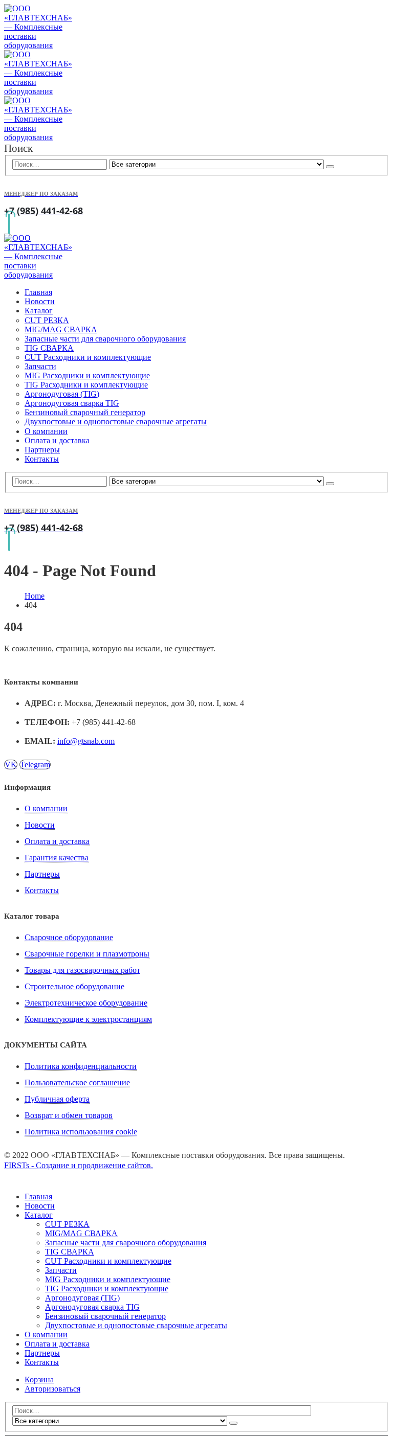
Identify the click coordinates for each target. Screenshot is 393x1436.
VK (11, 764)
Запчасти (40, 366)
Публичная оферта (57, 1099)
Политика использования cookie (81, 1131)
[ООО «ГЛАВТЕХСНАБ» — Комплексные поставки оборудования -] (38, 91)
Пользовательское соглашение (77, 1082)
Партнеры (42, 449)
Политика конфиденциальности (81, 1066)
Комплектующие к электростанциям (88, 1019)
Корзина (39, 1379)
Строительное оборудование (74, 986)
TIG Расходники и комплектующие (86, 384)
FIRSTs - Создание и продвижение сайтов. (78, 1165)
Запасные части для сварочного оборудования (105, 338)
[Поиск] (330, 166)
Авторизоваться (52, 1388)
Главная (38, 292)
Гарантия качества (57, 857)
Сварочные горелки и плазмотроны (87, 953)
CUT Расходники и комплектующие (88, 357)
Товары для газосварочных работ (82, 970)
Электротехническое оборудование (86, 1002)
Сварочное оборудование (69, 937)
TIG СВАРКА (49, 348)
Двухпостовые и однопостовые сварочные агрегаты (116, 421)
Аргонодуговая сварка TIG (72, 403)
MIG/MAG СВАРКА (61, 329)
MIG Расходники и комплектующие (87, 375)
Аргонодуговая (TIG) (62, 394)
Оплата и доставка (57, 440)
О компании (46, 431)
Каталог (39, 310)
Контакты (42, 458)
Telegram (35, 764)
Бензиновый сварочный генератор (85, 412)
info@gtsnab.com (86, 741)
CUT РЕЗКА (47, 320)
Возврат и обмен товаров (69, 1115)
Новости (40, 301)
